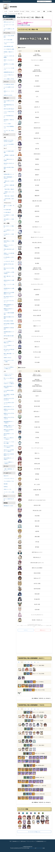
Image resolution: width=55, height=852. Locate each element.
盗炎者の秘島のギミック (9, 406)
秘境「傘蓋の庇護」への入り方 (9, 354)
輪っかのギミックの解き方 (9, 226)
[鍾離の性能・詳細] (20, 101)
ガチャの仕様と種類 (8, 39)
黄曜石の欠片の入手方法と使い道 (9, 410)
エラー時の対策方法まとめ (9, 116)
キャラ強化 (49, 11)
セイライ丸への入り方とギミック (9, 301)
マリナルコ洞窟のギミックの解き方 (9, 462)
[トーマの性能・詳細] (20, 479)
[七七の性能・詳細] (20, 86)
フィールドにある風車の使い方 (9, 145)
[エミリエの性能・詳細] (20, 278)
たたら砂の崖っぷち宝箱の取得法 (9, 272)
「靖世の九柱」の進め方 (9, 196)
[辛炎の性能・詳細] (20, 453)
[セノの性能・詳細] (20, 211)
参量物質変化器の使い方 (9, 72)
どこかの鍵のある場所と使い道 (9, 391)
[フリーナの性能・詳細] (20, 232)
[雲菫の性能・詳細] (20, 489)
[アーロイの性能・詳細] (20, 153)
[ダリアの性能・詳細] (20, 609)
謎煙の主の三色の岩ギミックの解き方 (9, 430)
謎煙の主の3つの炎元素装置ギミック (9, 454)
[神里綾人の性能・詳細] (20, 174)
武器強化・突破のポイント (9, 52)
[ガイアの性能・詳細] (20, 385)
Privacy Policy (32, 848)
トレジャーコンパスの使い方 (9, 68)
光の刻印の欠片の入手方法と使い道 (9, 399)
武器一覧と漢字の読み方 (9, 108)
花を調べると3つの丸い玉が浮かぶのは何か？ (9, 140)
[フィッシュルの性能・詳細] (20, 411)
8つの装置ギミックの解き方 (9, 215)
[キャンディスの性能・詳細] (20, 515)
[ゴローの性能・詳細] (20, 484)
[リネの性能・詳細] (20, 226)
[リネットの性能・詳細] (20, 552)
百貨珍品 (6, 486)
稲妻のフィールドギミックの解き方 (9, 245)
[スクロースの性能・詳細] (20, 416)
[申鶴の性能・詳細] (20, 164)
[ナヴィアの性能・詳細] (20, 237)
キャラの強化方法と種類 (9, 49)
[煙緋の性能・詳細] (20, 463)
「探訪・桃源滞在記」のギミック (9, 469)
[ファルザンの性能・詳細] (20, 526)
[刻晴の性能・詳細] (20, 91)
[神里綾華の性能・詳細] (20, 133)
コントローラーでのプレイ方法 (9, 43)
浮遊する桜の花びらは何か (9, 249)
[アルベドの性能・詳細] (20, 106)
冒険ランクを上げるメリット (9, 60)
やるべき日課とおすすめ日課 (9, 101)
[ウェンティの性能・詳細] (20, 65)
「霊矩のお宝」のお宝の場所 (9, 181)
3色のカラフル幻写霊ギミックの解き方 (9, 446)
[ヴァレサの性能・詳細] (20, 320)
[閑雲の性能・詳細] (20, 268)
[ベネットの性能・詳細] (20, 400)
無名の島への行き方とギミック (9, 164)
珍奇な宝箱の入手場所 (8, 321)
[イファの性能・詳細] (20, 604)
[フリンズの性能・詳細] (20, 346)
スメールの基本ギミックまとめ (9, 346)
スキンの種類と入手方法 (9, 79)
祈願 (44, 11)
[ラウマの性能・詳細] (20, 341)
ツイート (26, 630)
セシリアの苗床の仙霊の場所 (9, 151)
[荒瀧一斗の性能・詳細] (20, 159)
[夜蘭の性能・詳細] (20, 179)
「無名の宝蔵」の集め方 (9, 189)
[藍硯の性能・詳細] (20, 599)
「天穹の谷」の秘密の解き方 (9, 185)
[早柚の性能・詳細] (20, 468)
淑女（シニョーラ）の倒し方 (9, 285)
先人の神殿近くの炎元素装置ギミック (9, 395)
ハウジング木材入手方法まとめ (9, 112)
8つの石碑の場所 (7, 209)
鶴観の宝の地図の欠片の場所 (9, 317)
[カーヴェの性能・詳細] (20, 541)
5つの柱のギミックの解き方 (9, 234)
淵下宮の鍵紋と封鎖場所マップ (9, 324)
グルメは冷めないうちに (9, 481)
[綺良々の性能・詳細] (20, 546)
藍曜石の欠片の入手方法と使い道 (9, 414)
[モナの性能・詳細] (20, 75)
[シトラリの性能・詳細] (20, 294)
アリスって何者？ (7, 123)
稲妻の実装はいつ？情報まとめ (9, 241)
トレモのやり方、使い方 (9, 261)
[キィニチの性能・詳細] (20, 289)
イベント (33, 11)
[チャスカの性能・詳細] (20, 305)
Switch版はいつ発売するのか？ (9, 120)
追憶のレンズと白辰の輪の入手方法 (9, 253)
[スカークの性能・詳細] (20, 331)
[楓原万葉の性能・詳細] (20, 127)
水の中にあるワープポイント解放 (9, 361)
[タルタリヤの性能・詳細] (20, 96)
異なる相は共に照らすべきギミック (9, 297)
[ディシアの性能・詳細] (20, 195)
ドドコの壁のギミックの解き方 (9, 230)
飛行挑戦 (6, 484)
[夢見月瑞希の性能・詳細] (20, 315)
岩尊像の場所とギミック (9, 174)
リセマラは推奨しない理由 (9, 29)
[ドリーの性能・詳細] (20, 510)
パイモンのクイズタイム (9, 478)
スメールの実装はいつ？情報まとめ (9, 342)
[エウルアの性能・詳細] (20, 122)
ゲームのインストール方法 (9, 25)
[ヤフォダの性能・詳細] (20, 619)
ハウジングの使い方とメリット (9, 75)
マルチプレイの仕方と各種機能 (9, 56)
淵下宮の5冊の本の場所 (9, 335)
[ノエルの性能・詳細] (20, 406)
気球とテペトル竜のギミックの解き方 (9, 438)
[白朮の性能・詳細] (20, 221)
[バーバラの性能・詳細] (20, 390)
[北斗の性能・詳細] (20, 421)
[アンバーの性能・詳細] (20, 374)
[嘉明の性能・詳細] (20, 572)
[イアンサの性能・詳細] (20, 588)
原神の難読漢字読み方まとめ (9, 105)
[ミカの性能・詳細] (20, 536)
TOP (10, 841)
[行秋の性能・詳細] (20, 437)
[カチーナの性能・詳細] (20, 583)
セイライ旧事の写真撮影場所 (9, 313)
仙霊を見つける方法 (8, 95)
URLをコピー (43, 630)
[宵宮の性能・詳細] (20, 138)
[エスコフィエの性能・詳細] (20, 325)
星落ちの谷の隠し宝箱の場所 (9, 168)
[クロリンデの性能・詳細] (20, 242)
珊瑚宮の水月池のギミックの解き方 (9, 309)
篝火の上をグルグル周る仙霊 (9, 268)
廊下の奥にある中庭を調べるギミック (9, 350)
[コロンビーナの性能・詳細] (20, 362)
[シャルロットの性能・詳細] (20, 562)
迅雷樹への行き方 (7, 357)
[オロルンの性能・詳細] (20, 593)
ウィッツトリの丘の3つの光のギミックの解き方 (9, 382)
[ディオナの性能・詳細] (20, 447)
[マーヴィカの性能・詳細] (20, 310)
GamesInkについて (16, 841)
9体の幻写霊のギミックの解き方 (9, 458)
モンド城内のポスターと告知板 (9, 160)
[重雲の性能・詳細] (20, 442)
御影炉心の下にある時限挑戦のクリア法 (9, 293)
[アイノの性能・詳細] (20, 614)
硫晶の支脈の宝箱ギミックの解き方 (9, 387)
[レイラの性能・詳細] (20, 520)
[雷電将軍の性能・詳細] (20, 143)
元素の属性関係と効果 (8, 46)
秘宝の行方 (6, 475)
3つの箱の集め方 (7, 212)
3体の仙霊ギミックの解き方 (9, 219)
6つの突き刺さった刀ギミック (9, 258)
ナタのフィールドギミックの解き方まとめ (9, 374)
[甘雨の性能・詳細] (20, 112)
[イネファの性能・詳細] (20, 336)
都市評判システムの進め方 (9, 64)
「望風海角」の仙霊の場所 (9, 155)
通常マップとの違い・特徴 (9, 206)
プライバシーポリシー (31, 841)
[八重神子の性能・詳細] (20, 169)
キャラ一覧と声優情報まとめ (9, 127)
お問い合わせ (23, 841)
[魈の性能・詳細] (20, 80)
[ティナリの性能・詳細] (20, 185)
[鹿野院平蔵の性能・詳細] (20, 499)
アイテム (27, 11)
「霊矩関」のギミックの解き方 (9, 192)
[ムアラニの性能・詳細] (20, 284)
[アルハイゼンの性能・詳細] (20, 190)
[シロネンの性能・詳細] (20, 299)
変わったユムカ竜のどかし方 (9, 378)
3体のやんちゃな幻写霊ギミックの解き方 (9, 450)
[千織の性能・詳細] (20, 258)
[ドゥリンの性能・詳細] (20, 357)
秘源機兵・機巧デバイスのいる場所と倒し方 (9, 426)
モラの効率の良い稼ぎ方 (9, 84)
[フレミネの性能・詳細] (20, 557)
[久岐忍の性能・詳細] (20, 494)
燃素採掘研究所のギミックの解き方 (9, 422)
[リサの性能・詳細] (20, 380)
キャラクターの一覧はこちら (34, 831)
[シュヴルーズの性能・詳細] (20, 567)
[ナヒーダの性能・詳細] (20, 206)
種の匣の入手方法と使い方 (9, 264)
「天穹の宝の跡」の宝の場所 (9, 199)
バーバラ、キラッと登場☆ (9, 492)
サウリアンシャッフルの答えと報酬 (9, 442)
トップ (5, 11)
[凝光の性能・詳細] (20, 427)
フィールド (22, 11)
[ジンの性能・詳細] (20, 54)
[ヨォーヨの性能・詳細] (20, 531)
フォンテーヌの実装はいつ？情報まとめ (9, 367)
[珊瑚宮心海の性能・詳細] (20, 148)
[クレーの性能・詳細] (20, 70)
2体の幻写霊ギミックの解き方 (9, 434)
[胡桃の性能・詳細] (20, 117)
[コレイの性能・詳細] (20, 505)
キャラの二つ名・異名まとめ (9, 131)
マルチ (38, 11)
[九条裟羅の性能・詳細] (20, 473)
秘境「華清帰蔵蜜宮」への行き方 (9, 177)
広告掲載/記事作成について (41, 841)
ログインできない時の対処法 (9, 36)
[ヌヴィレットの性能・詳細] (20, 247)
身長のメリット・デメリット (9, 91)
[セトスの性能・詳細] (20, 578)
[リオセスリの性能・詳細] (20, 252)
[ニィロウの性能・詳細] (20, 200)
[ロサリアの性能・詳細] (20, 458)
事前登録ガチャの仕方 (8, 505)
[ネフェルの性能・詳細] (20, 351)
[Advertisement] (34, 642)
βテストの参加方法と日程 (9, 499)
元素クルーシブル (7, 489)
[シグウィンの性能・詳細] (20, 263)
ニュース (11, 11)
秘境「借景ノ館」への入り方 (9, 276)
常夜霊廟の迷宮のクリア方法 (9, 332)
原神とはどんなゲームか (9, 22)
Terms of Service (39, 848)
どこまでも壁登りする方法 (9, 87)
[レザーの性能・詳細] (20, 395)
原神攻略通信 (13, 7)
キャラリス (16, 11)
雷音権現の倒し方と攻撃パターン (9, 289)
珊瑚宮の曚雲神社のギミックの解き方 (9, 305)
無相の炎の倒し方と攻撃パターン (9, 281)
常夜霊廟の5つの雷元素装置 (9, 328)
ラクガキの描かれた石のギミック (9, 403)
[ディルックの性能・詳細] (20, 60)
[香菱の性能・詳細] (20, 432)
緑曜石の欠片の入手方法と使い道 (9, 418)
